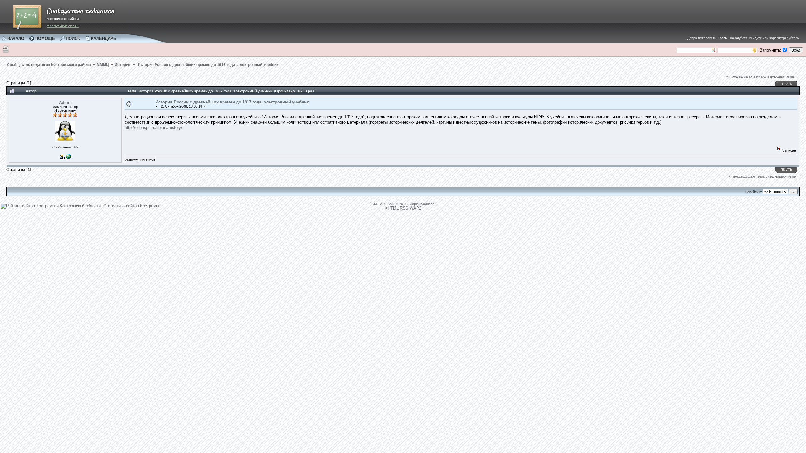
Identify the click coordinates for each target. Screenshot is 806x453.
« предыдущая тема (744, 76)
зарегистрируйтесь (784, 38)
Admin (65, 102)
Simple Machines (421, 204)
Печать (786, 84)
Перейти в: (753, 191)
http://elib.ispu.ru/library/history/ (153, 127)
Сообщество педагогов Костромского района (49, 65)
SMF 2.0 (378, 204)
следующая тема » (780, 76)
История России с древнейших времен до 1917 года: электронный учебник (207, 65)
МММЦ (103, 65)
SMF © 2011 (397, 204)
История (123, 65)
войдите (755, 38)
